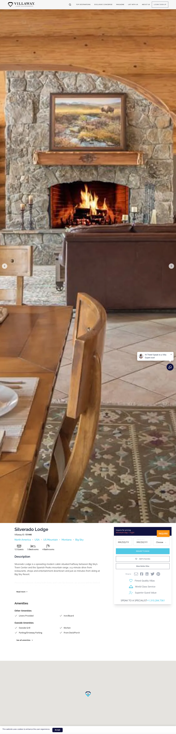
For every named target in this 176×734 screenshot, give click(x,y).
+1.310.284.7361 (156, 600)
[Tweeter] (152, 574)
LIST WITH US (133, 4)
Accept (57, 730)
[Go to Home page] (21, 4)
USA (37, 539)
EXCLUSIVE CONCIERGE (103, 4)
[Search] (70, 4)
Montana (66, 539)
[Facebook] (141, 574)
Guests (158, 539)
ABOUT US (146, 4)
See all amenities (23, 640)
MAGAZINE (120, 4)
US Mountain (50, 539)
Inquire (163, 533)
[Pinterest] (158, 574)
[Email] (136, 574)
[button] (4, 266)
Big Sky (79, 539)
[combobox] (161, 542)
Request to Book (142, 551)
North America (23, 539)
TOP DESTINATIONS (83, 4)
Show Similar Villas (142, 566)
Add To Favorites (144, 559)
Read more (20, 592)
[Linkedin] (147, 574)
